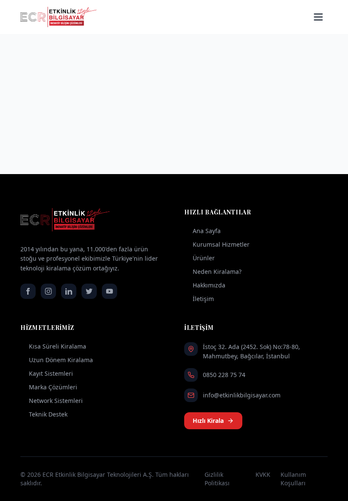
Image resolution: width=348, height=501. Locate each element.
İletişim (203, 299)
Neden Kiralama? (217, 271)
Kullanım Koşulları (293, 478)
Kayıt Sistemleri (51, 373)
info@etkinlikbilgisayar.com (242, 395)
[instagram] (48, 291)
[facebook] (28, 291)
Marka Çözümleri (53, 387)
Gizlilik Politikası (217, 478)
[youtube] (109, 291)
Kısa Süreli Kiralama (57, 346)
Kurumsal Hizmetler (221, 244)
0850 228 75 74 (224, 375)
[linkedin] (68, 291)
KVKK (262, 474)
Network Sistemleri (56, 401)
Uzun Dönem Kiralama (61, 360)
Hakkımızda (209, 285)
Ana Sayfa (207, 231)
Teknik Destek (48, 414)
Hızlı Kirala (208, 421)
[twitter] (89, 291)
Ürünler (204, 258)
